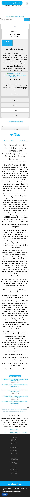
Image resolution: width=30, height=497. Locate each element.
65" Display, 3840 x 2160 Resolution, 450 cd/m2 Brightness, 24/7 (15, 390)
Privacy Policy (14, 432)
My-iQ (22, 16)
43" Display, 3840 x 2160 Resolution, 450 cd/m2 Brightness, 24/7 (15, 402)
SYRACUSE (14, 458)
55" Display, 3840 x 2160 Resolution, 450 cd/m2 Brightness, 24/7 (15, 385)
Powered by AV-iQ (23, 432)
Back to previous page (16, 121)
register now (14, 429)
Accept (4, 494)
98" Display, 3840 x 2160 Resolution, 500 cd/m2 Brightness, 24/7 (15, 379)
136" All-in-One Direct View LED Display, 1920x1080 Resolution (15, 76)
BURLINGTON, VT (14, 447)
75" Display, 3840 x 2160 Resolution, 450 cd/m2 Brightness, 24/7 (15, 396)
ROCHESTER (14, 468)
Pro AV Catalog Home (12, 16)
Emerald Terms (5, 432)
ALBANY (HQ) (13, 438)
